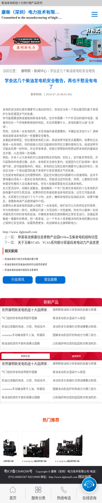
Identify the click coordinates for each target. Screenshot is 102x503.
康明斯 (25, 71)
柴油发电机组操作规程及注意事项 (21, 270)
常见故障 (50, 279)
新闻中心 (41, 71)
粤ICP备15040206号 (18, 471)
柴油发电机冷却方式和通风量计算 (21, 259)
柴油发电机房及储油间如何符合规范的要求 (26, 264)
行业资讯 (17, 279)
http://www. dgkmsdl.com (20, 232)
